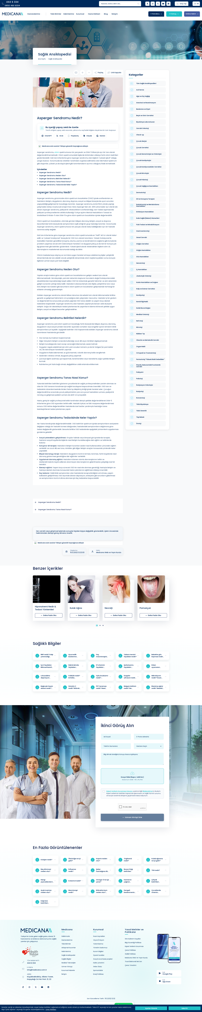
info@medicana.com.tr (37, 970)
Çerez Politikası (51, 1009)
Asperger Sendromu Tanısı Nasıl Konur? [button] (55, 509)
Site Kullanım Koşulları (133, 939)
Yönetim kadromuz (100, 948)
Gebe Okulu (97, 967)
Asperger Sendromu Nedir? (50, 172)
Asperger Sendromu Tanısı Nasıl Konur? (55, 182)
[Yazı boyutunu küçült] (89, 72)
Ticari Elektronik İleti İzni (133, 961)
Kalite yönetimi (98, 963)
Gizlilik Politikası (130, 954)
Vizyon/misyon (98, 940)
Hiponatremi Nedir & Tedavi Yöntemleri (10, 608)
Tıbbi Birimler (66, 944)
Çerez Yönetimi (130, 965)
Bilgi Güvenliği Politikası (133, 943)
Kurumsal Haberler (68, 970)
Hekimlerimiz (66, 951)
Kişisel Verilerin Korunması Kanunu (119, 791)
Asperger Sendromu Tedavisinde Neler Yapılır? (58, 185)
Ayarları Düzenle (151, 1008)
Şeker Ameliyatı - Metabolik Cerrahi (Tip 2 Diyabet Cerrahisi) (152, 608)
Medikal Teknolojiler (69, 963)
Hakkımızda (66, 936)
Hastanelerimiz (67, 940)
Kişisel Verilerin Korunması (134, 946)
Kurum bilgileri (98, 951)
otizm (56, 152)
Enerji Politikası (98, 974)
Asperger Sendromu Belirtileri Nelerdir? (54, 178)
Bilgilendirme (147, 791)
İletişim (64, 974)
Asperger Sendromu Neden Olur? (52, 175)
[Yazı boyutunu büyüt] (82, 72)
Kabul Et (185, 1008)
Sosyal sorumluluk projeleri (102, 959)
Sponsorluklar (98, 970)
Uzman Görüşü (67, 967)
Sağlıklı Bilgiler (66, 959)
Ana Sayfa (42, 59)
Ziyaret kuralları (98, 955)
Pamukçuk (110, 608)
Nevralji (74, 608)
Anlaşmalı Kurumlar (69, 948)
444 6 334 (31, 963)
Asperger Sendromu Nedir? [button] (49, 502)
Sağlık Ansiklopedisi (55, 59)
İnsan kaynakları (99, 936)
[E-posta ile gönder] (76, 72)
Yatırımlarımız (98, 944)
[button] (98, 625)
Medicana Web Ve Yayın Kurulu (136, 958)
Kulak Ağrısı (41, 608)
